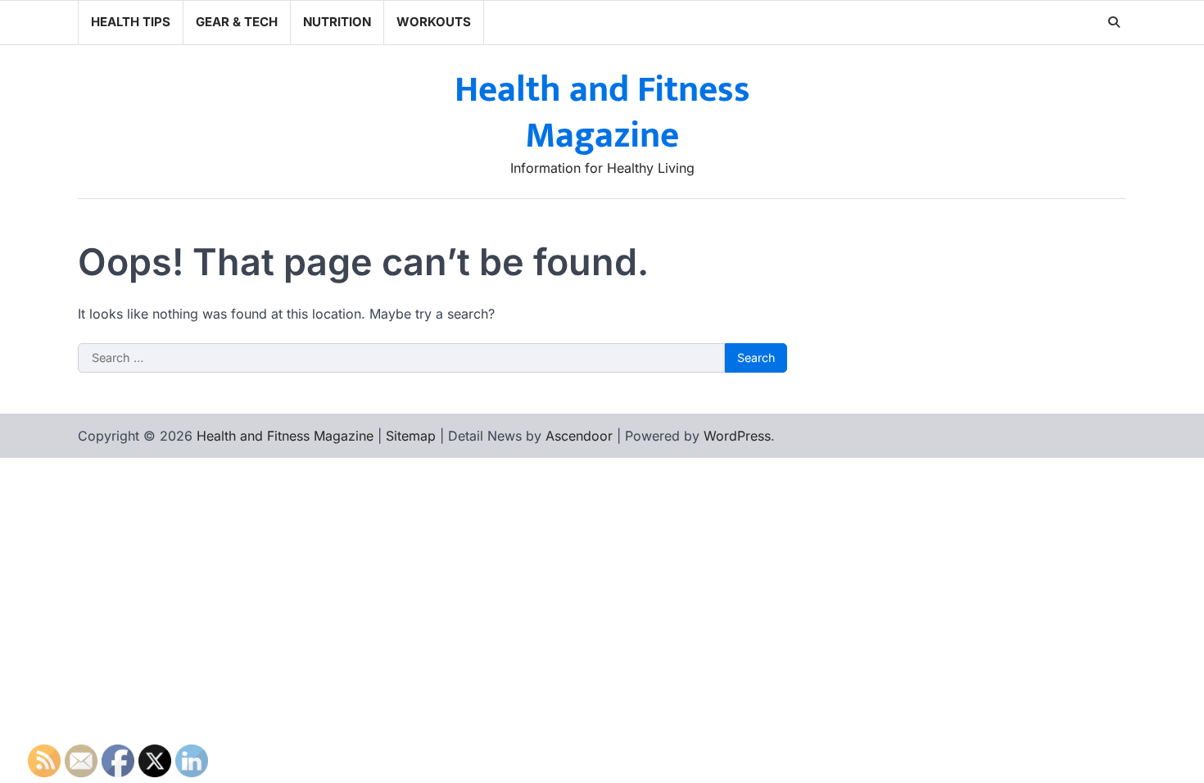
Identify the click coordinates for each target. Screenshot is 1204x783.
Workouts (433, 21)
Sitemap (411, 436)
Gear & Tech (237, 21)
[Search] (1114, 22)
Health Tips (130, 21)
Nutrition (337, 21)
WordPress (737, 436)
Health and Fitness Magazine (602, 113)
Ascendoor (579, 436)
